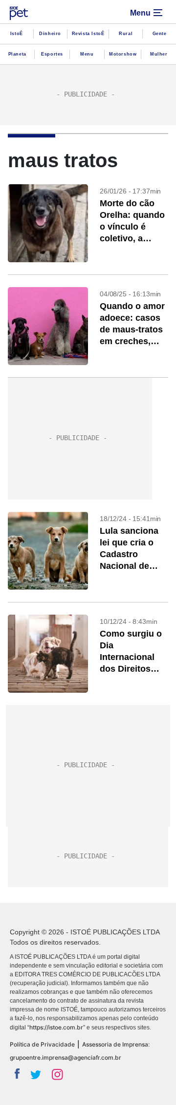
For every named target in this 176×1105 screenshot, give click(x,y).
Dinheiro (50, 33)
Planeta (17, 54)
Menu (86, 54)
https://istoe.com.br (56, 1027)
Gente (160, 33)
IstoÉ (16, 33)
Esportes (52, 54)
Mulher (159, 54)
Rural (125, 33)
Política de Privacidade (42, 1044)
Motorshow (122, 54)
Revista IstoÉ (88, 33)
